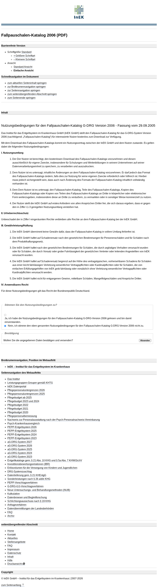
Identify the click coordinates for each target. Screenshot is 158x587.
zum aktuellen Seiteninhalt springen (27, 83)
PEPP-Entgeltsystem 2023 (22, 438)
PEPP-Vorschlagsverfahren (22, 482)
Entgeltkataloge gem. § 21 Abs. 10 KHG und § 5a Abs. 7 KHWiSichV (44, 460)
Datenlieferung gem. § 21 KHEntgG (26, 475)
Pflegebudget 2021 (17, 408)
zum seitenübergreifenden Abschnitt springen (32, 94)
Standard (26, 52)
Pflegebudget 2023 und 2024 (23, 401)
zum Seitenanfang (11, 585)
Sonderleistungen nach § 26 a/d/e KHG (28, 479)
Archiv (10, 516)
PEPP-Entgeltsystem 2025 (22, 431)
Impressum (13, 549)
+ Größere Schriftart (24, 56)
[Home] (79, 11)
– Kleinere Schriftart (24, 59)
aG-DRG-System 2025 (19, 449)
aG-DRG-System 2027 (19, 442)
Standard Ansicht (23, 67)
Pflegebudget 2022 (17, 405)
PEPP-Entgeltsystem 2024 (22, 434)
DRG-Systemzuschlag (19, 471)
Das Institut (13, 379)
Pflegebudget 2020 (17, 412)
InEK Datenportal (16, 386)
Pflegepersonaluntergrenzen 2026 (26, 390)
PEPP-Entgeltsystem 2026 (22, 427)
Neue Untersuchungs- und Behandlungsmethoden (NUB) (38, 490)
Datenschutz (14, 553)
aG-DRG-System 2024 (19, 453)
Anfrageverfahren (16, 505)
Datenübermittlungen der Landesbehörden (30, 508)
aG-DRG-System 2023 (19, 457)
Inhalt (10, 557)
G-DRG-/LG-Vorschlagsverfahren (25, 486)
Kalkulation (13, 494)
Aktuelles (12, 538)
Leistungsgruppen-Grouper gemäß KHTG (30, 383)
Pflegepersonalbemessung (22, 416)
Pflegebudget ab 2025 (19, 397)
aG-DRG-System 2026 (19, 445)
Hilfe (9, 560)
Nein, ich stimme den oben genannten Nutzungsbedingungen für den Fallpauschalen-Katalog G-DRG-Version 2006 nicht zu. (76, 325)
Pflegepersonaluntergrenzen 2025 (26, 394)
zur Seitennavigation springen (23, 90)
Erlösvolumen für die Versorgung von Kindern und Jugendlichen (42, 468)
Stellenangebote (16, 542)
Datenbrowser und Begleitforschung (27, 497)
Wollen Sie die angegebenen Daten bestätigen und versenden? (38, 340)
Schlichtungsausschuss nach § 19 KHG (29, 501)
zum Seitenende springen (21, 98)
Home (10, 531)
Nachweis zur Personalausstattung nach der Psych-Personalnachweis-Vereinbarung (53, 420)
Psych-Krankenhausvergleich (23, 423)
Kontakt (11, 534)
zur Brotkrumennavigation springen (26, 87)
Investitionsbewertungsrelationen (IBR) (28, 464)
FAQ (9, 512)
